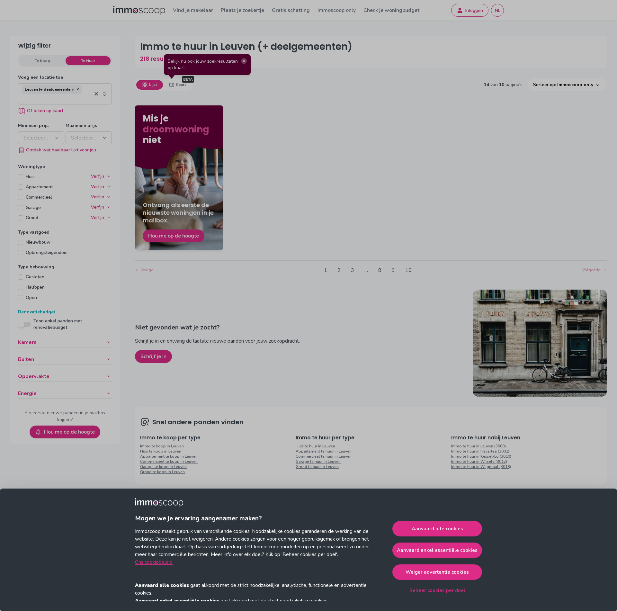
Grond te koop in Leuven (162, 471)
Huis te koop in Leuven (160, 451)
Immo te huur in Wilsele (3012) (479, 461)
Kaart (181, 84)
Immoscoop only (336, 10)
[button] (78, 89)
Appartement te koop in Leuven (169, 456)
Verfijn (97, 176)
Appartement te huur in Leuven (324, 451)
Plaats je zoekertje (242, 10)
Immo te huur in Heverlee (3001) (480, 451)
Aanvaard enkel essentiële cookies (437, 550)
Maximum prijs (81, 125)
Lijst (153, 84)
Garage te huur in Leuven (318, 461)
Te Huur (88, 60)
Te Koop (42, 60)
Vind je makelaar (193, 10)
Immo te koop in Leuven (162, 446)
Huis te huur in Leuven (315, 446)
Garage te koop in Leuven (163, 466)
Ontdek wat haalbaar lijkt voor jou (61, 150)
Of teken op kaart (45, 111)
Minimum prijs (33, 125)
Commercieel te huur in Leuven (324, 456)
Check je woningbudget (391, 10)
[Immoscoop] (139, 10)
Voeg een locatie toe (40, 77)
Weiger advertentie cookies (437, 572)
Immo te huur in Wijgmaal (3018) (481, 466)
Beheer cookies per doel (437, 590)
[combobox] (57, 99)
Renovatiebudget (36, 312)
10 (408, 270)
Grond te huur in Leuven (317, 466)
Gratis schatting (291, 10)
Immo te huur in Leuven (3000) (478, 446)
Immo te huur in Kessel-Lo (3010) (481, 456)
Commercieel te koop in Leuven (169, 461)
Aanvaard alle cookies (437, 529)
